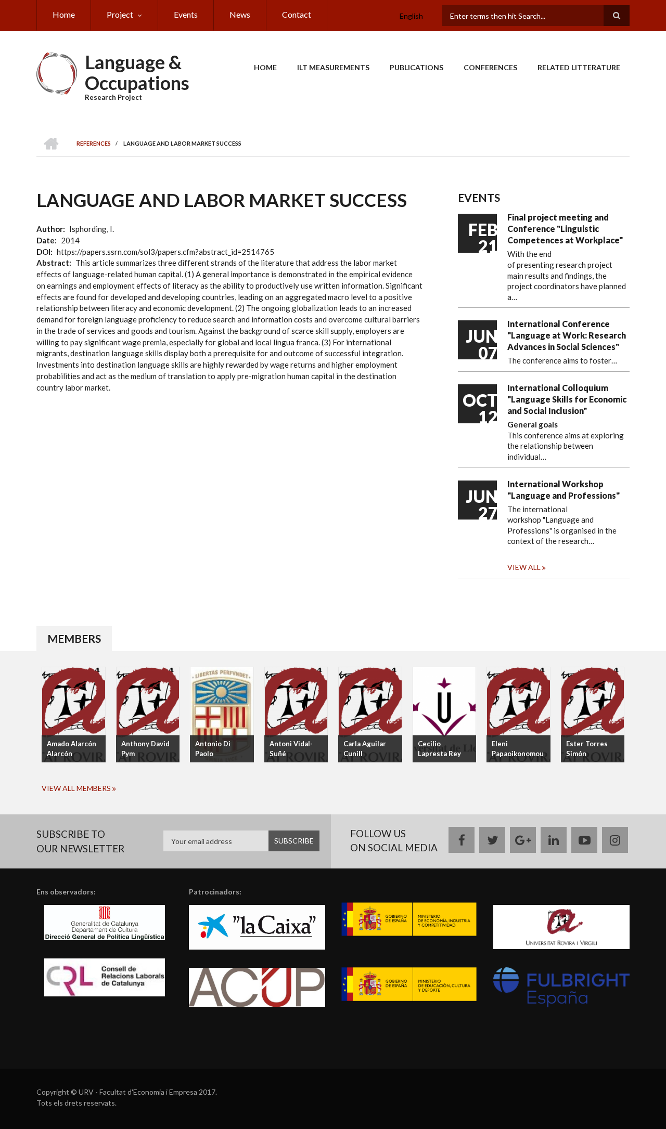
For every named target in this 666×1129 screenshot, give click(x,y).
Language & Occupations (137, 72)
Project (120, 14)
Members (74, 638)
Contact (296, 14)
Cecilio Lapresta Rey (439, 748)
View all (524, 567)
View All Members (76, 788)
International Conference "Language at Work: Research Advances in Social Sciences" (566, 335)
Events (186, 14)
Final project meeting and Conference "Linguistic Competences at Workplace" (565, 228)
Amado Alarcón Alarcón (71, 748)
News (239, 14)
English (411, 15)
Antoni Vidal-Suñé (291, 748)
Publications (416, 67)
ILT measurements (333, 67)
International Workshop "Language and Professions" (563, 489)
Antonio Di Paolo (212, 748)
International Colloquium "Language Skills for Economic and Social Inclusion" (566, 399)
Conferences (490, 67)
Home (64, 14)
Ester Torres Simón (587, 748)
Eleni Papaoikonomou (518, 748)
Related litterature (578, 67)
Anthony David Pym (145, 748)
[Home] (56, 72)
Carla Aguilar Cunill (364, 748)
